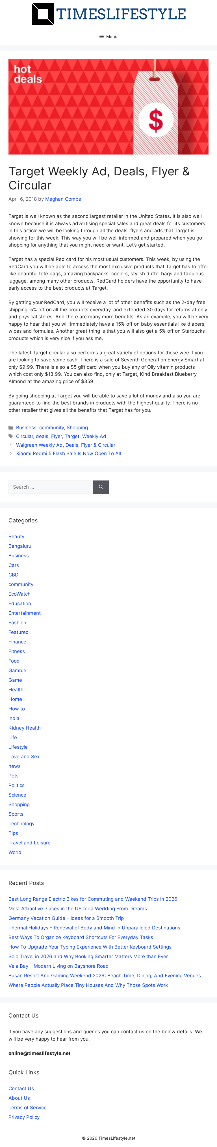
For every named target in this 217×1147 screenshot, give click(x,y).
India (13, 718)
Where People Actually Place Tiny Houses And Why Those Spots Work (88, 985)
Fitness (16, 651)
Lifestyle (18, 747)
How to (16, 709)
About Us (19, 1098)
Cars (13, 565)
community (51, 427)
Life (12, 737)
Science (17, 795)
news (14, 766)
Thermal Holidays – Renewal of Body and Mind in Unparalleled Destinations (94, 928)
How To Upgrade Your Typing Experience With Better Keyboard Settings (90, 947)
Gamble (17, 670)
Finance (17, 642)
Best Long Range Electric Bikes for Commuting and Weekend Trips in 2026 (92, 899)
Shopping (77, 427)
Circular (24, 436)
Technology (21, 823)
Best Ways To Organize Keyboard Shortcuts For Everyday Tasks (80, 937)
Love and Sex (24, 756)
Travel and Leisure (29, 843)
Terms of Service (27, 1107)
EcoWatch (19, 594)
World (14, 852)
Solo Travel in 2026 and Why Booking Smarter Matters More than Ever (88, 956)
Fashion (17, 622)
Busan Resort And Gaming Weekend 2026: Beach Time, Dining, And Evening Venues (104, 975)
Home (15, 699)
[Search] (101, 487)
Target (72, 436)
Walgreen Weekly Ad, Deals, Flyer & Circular (65, 445)
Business (26, 427)
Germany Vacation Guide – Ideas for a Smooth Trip (66, 918)
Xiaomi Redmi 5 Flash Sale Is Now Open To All (68, 453)
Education (19, 603)
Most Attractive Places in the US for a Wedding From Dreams (77, 908)
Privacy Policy (24, 1117)
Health (15, 689)
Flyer (56, 436)
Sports (15, 814)
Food (14, 661)
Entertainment (24, 613)
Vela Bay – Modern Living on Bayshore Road (58, 966)
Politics (16, 785)
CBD (13, 575)
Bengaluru (19, 546)
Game (15, 680)
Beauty (16, 536)
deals (42, 436)
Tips (13, 833)
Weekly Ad (94, 436)
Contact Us (21, 1088)
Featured (18, 632)
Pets (13, 776)
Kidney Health (24, 728)
